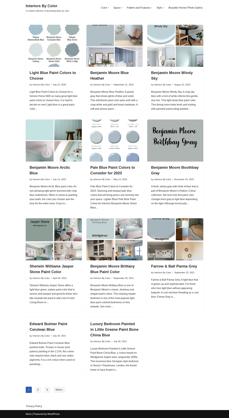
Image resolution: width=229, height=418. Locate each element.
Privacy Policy (34, 406)
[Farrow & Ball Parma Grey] (175, 239)
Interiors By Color (41, 84)
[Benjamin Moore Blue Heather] (114, 46)
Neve (29, 414)
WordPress (53, 414)
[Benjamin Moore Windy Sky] (175, 46)
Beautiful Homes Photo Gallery (186, 7)
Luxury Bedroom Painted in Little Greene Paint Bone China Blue (114, 329)
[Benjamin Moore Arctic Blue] (54, 140)
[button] (108, 7)
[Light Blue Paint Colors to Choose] (54, 46)
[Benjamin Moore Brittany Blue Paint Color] (114, 239)
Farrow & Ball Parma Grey (174, 266)
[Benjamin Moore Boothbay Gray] (175, 140)
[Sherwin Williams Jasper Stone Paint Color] (54, 239)
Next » (59, 389)
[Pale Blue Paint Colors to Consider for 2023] (114, 140)
